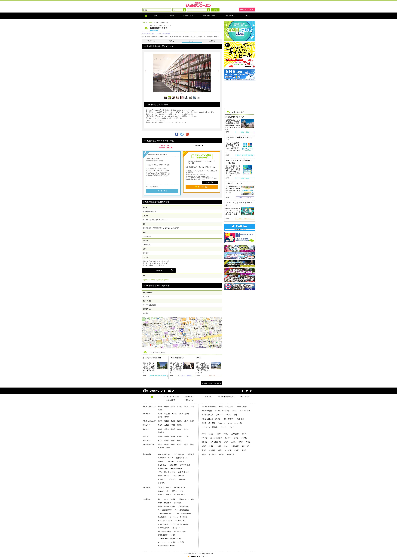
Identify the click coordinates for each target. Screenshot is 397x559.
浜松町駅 (244, 438)
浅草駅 (241, 442)
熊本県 (179, 444)
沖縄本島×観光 (185, 465)
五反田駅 (204, 442)
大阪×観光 (161, 461)
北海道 (160, 406)
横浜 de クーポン (177, 491)
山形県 (192, 406)
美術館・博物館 (242, 406)
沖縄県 (168, 447)
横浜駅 (211, 446)
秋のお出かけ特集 (164, 528)
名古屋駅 (212, 450)
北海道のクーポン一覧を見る (211, 383)
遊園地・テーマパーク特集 (166, 506)
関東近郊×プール (181, 458)
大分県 (186, 444)
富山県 (166, 421)
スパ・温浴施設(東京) (165, 510)
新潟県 (160, 421)
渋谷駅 (211, 434)
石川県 (173, 421)
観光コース (221, 423)
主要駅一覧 (230, 454)
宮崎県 (192, 444)
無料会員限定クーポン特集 (166, 535)
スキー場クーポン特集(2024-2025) (169, 538)
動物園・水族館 (207, 411)
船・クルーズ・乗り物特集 (178, 517)
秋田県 (186, 406)
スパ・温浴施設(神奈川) (165, 513)
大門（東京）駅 (215, 442)
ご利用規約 (207, 397)
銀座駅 (244, 434)
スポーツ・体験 (245, 411)
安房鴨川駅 (235, 446)
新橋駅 (236, 438)
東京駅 (204, 434)
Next (218, 71)
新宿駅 (218, 434)
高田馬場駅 (235, 434)
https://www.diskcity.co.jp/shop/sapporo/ (156, 280)
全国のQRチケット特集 (186, 499)
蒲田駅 (248, 442)
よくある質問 (170, 400)
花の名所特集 (162, 517)
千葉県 (181, 414)
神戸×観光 (171, 461)
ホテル (234, 411)
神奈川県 (167, 414)
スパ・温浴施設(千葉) (182, 510)
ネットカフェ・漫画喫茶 (210, 427)
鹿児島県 (161, 447)
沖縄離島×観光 (162, 468)
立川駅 (204, 446)
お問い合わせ (189, 400)
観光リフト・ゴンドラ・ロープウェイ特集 (171, 520)
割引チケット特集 (180, 531)
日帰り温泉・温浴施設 (209, 406)
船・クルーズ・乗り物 (222, 411)
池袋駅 (226, 434)
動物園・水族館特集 (164, 503)
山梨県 (186, 421)
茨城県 (187, 414)
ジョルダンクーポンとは (171, 397)
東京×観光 (191, 454)
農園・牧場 (240, 419)
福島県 (160, 410)
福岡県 (160, 444)
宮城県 (179, 406)
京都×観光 (161, 483)
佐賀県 (166, 444)
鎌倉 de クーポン (163, 491)
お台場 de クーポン (164, 494)
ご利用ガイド (189, 397)
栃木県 (160, 417)
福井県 (179, 421)
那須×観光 (180, 461)
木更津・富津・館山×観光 (166, 472)
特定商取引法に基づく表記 (226, 397)
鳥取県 (160, 436)
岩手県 (173, 406)
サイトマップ (244, 397)
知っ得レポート (178, 528)
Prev (145, 71)
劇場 (235, 415)
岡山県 (173, 436)
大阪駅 (220, 450)
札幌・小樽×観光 (178, 476)
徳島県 (179, 440)
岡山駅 (244, 450)
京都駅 (236, 450)
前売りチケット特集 (164, 531)
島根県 (166, 436)
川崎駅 (218, 446)
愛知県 (160, 425)
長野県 (192, 421)
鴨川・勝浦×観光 (183, 472)
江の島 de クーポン (164, 487)
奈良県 (186, 429)
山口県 (186, 436)
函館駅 (221, 454)
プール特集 (177, 503)
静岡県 (173, 425)
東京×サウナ (162, 479)
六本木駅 (204, 438)
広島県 (179, 436)
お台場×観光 (162, 465)
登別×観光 (172, 479)
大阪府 (160, 429)
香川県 (160, 440)
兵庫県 (166, 429)
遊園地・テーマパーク (226, 406)
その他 (232, 427)
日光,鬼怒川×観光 (176, 468)
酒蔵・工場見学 (229, 419)
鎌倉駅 (226, 446)
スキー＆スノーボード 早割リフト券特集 (171, 542)
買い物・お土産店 (207, 415)
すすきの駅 (212, 454)
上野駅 (233, 442)
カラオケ (223, 427)
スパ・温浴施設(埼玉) (184, 513)
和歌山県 (161, 432)
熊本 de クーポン (179, 494)
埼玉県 (174, 414)
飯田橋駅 (228, 438)
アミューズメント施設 (235, 423)
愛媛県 (166, 440)
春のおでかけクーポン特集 (166, 545)
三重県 (179, 425)
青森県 (166, 406)
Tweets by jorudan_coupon (239, 229)
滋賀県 (179, 429)
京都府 (173, 429)
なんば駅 (228, 450)
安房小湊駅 (245, 446)
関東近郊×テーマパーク (165, 458)
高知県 (173, 440)
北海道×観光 (173, 465)
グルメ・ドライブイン (223, 415)
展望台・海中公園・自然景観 (211, 419)
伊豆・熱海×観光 (178, 454)
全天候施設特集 (183, 506)
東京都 (160, 414)
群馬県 (166, 417)
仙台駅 (204, 454)
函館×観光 (182, 479)
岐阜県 (166, 425)
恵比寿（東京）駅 (216, 438)
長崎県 (173, 444)
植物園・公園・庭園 (208, 423)
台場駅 (226, 442)
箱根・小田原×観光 (164, 454)
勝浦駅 (204, 450)
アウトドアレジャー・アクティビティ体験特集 (173, 524)
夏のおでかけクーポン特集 (166, 499)
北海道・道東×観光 (164, 476)
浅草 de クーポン (179, 487)
